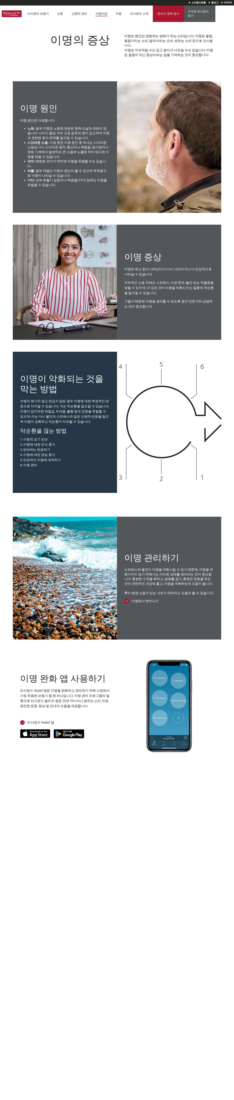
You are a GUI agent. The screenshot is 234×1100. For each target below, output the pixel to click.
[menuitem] (38, 13)
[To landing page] (11, 13)
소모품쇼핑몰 (199, 2)
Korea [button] (228, 2)
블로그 (214, 2)
